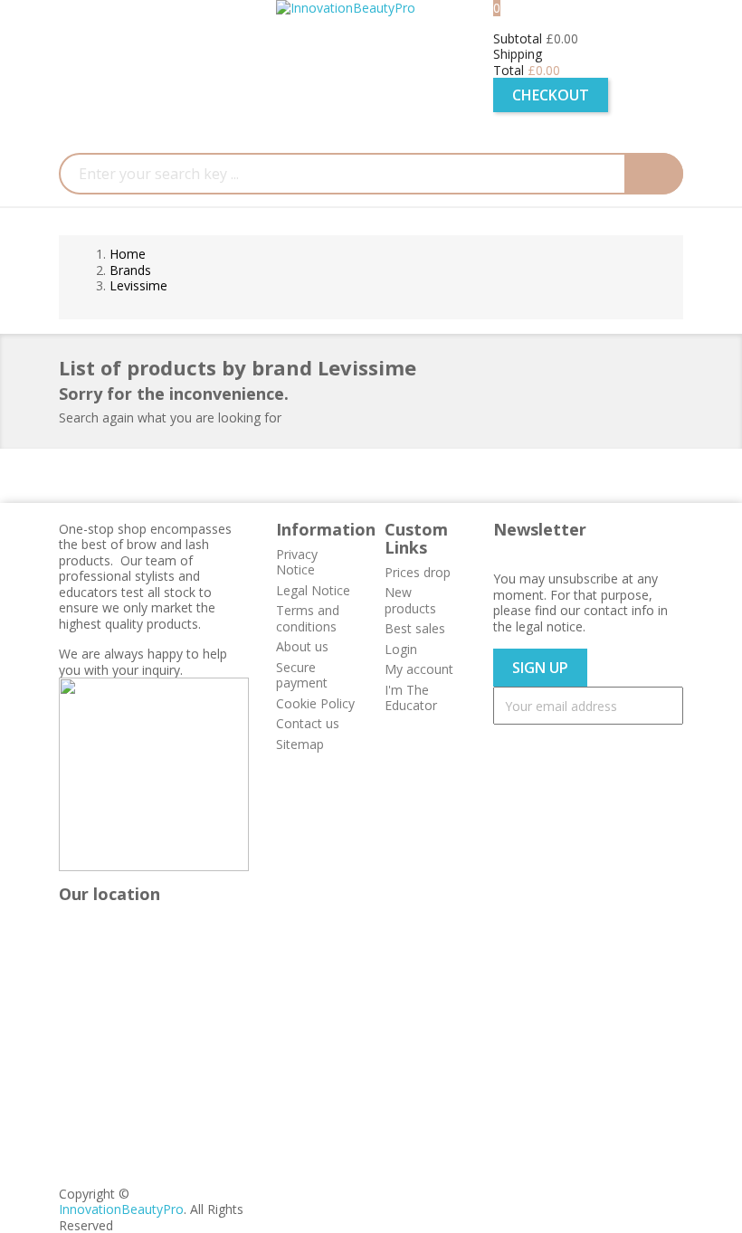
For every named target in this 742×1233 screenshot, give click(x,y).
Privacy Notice (297, 562)
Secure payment (302, 675)
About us (302, 646)
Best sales (415, 628)
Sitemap (300, 744)
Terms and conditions (307, 618)
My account (419, 669)
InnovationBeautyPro (121, 1209)
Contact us (307, 723)
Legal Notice (313, 590)
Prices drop (418, 572)
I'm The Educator (411, 698)
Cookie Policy (315, 703)
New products (410, 600)
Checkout (550, 95)
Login (401, 649)
